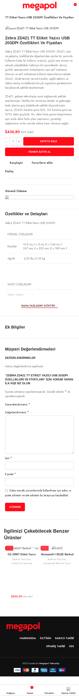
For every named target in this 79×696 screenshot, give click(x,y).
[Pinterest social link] (26, 171)
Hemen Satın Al (39, 152)
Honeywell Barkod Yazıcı (57, 563)
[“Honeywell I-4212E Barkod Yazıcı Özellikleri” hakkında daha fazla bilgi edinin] (45, 547)
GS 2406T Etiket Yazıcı (22, 554)
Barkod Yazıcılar (21, 559)
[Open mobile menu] (5, 6)
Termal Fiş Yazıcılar (21, 563)
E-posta (10, 474)
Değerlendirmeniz (17, 412)
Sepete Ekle (48, 141)
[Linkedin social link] (30, 171)
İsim (8, 458)
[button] (9, 547)
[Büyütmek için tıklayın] (12, 24)
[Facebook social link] (16, 171)
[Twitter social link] (21, 171)
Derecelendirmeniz (17, 404)
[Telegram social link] (35, 171)
